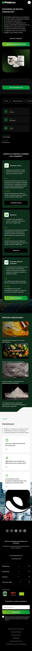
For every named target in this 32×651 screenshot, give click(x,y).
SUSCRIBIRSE (16, 612)
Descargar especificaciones (16, 44)
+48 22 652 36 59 (16, 559)
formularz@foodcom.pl (16, 555)
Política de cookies (16, 635)
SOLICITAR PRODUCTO (16, 87)
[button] (16, 444)
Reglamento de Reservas (16, 641)
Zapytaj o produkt (16, 38)
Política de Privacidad (16, 632)
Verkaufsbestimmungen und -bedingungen (16, 644)
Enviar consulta (16, 298)
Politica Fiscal (16, 638)
